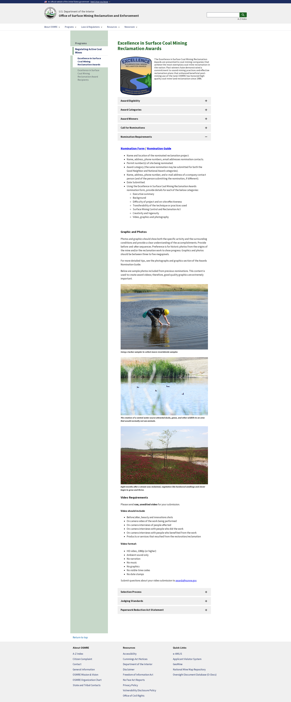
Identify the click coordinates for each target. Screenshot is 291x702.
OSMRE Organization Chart (87, 680)
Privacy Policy (130, 685)
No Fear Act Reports (134, 680)
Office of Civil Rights (133, 695)
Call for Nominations (133, 127)
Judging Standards (132, 601)
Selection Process (131, 592)
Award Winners (129, 118)
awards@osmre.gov (186, 580)
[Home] (50, 13)
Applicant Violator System (187, 659)
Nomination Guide (159, 148)
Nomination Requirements (136, 136)
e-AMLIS (177, 653)
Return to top (80, 637)
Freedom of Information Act (138, 674)
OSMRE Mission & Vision (85, 674)
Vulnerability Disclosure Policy (139, 690)
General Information (84, 669)
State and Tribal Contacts (86, 685)
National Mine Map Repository (189, 669)
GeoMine (177, 664)
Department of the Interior (137, 664)
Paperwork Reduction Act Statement (142, 610)
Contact (77, 664)
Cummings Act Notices (135, 659)
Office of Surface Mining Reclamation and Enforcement (99, 13)
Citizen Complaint (82, 659)
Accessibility (130, 653)
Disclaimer (128, 669)
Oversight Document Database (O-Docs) (195, 674)
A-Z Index (242, 19)
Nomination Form (133, 148)
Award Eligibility (130, 100)
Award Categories (131, 109)
